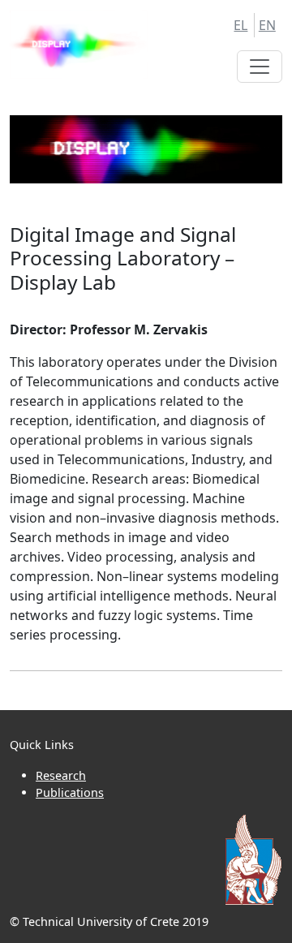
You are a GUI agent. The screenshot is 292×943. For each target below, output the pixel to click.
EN (267, 25)
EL (240, 25)
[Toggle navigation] (259, 66)
